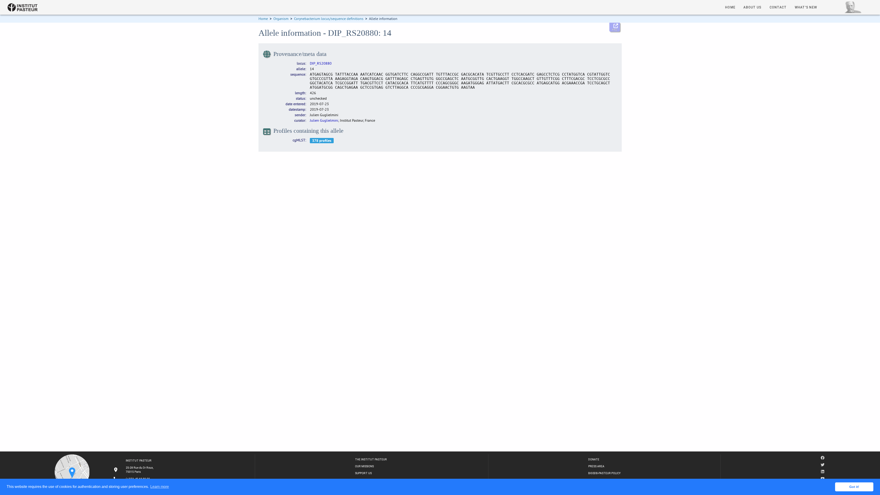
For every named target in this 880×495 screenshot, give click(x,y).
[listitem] (134, 469)
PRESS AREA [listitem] (596, 466)
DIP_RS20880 (321, 63)
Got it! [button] (854, 487)
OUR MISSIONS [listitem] (364, 466)
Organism (281, 18)
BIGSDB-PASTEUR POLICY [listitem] (604, 473)
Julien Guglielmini (324, 120)
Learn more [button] (159, 487)
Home (263, 18)
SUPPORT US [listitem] (363, 473)
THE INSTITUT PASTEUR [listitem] (371, 459)
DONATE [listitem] (593, 459)
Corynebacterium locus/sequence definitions (328, 18)
